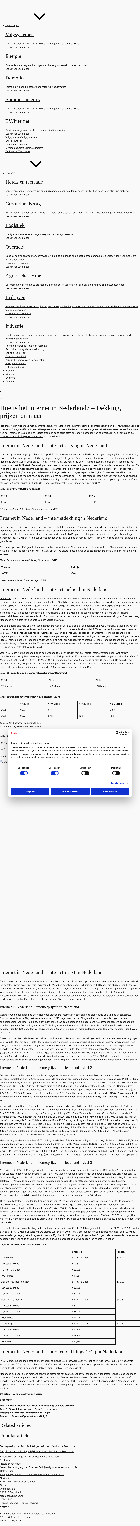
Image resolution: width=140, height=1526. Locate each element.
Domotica (28, 1474)
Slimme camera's (43, 1474)
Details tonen (117, 783)
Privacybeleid (33, 1513)
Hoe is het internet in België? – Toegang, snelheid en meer (41, 1405)
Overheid (34, 1467)
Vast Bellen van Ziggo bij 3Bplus (17, 1456)
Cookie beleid (47, 1513)
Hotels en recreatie (10, 1463)
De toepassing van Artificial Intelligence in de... (25, 1446)
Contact (32, 1481)
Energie (4, 1474)
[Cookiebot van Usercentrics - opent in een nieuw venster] (117, 733)
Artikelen (5, 1481)
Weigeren (30, 791)
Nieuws (14, 1481)
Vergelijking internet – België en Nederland (33, 1409)
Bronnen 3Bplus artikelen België (29, 1416)
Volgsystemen (15, 1474)
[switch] (55, 773)
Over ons (23, 1481)
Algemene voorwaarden (13, 1513)
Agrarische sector (58, 1467)
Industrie (72, 1467)
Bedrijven (44, 1467)
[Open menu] (1, 398)
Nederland (5, 598)
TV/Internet (58, 1474)
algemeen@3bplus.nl (11, 1495)
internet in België (18, 433)
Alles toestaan (110, 791)
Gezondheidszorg (9, 1467)
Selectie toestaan (70, 791)
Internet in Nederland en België (32, 1412)
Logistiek (24, 1467)
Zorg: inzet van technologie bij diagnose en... (24, 1451)
